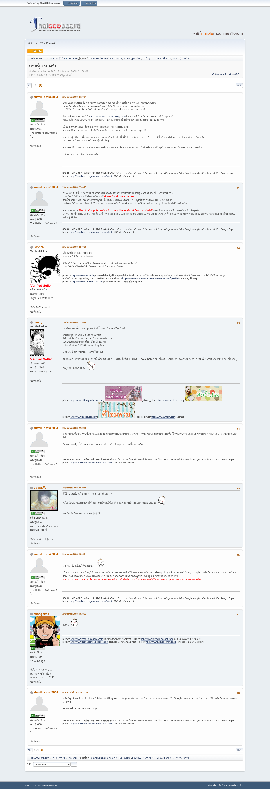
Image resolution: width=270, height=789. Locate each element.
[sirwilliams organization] (31, 141)
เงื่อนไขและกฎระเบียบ (228, 785)
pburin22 (136, 58)
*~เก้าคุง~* (148, 58)
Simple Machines (49, 785)
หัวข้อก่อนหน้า (219, 74)
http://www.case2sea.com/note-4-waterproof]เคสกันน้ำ (151, 278)
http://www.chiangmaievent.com (86, 400)
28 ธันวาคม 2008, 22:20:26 (74, 322)
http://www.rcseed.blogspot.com (86, 638)
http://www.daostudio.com (83, 416)
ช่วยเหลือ (212, 785)
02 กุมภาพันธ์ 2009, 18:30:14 (75, 692)
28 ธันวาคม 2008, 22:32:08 (74, 427)
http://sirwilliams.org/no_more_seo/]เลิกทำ (91, 176)
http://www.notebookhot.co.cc (161, 641)
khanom (167, 58)
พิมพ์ (239, 85)
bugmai (127, 58)
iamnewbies (97, 58)
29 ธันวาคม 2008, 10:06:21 (74, 554)
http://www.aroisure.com (170, 400)
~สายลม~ (40, 247)
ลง (29, 85)
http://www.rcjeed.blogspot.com (157, 638)
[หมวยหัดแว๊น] (31, 534)
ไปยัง (29, 764)
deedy (38, 322)
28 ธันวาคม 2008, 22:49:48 (74, 487)
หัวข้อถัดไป (235, 74)
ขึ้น (29, 749)
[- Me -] (31, 302)
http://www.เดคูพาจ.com (163, 416)
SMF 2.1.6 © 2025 (33, 785)
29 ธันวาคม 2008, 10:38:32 (74, 613)
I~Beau (158, 58)
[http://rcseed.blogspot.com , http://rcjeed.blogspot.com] (31, 665)
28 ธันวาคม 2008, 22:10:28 (74, 246)
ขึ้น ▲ (242, 785)
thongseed (41, 614)
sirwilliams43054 (46, 97)
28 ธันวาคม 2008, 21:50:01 (74, 96)
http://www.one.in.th (82, 275)
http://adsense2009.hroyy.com (108, 116)
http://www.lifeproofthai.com (87, 281)
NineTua (118, 58)
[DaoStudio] (31, 376)
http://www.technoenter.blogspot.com (89, 641)
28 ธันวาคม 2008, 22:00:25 (74, 187)
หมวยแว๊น (40, 488)
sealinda (108, 58)
